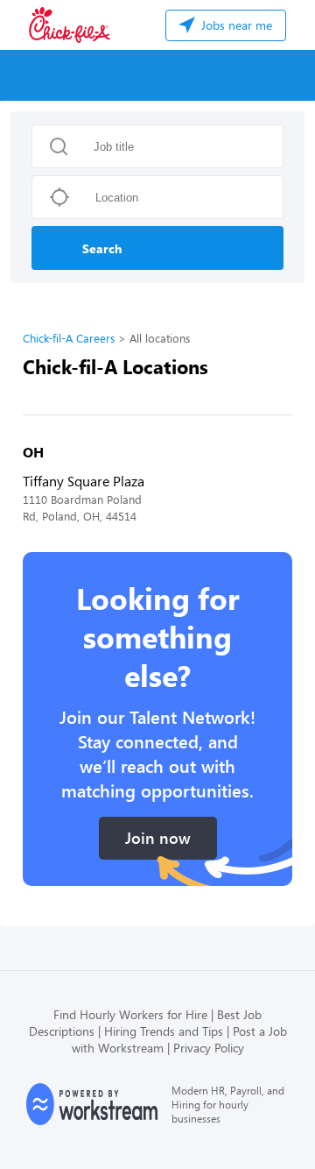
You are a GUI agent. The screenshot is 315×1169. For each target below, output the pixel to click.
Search (102, 248)
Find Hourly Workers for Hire (130, 1014)
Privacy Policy (208, 1047)
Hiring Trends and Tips (163, 1031)
